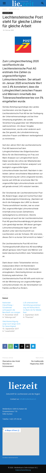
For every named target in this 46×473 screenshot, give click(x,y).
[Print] (27, 346)
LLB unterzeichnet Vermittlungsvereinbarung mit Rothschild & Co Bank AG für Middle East (32, 307)
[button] (4, 3)
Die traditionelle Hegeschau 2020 (37, 362)
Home (4, 9)
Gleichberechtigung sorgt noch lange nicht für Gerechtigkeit (11, 323)
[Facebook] (4, 346)
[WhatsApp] (10, 346)
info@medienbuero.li (28, 399)
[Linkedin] (16, 346)
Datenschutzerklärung (23, 470)
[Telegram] (33, 346)
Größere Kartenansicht (10, 457)
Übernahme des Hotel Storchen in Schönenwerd (11, 363)
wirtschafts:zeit (14, 9)
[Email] (21, 346)
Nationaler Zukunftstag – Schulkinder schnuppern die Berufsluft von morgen (11, 307)
